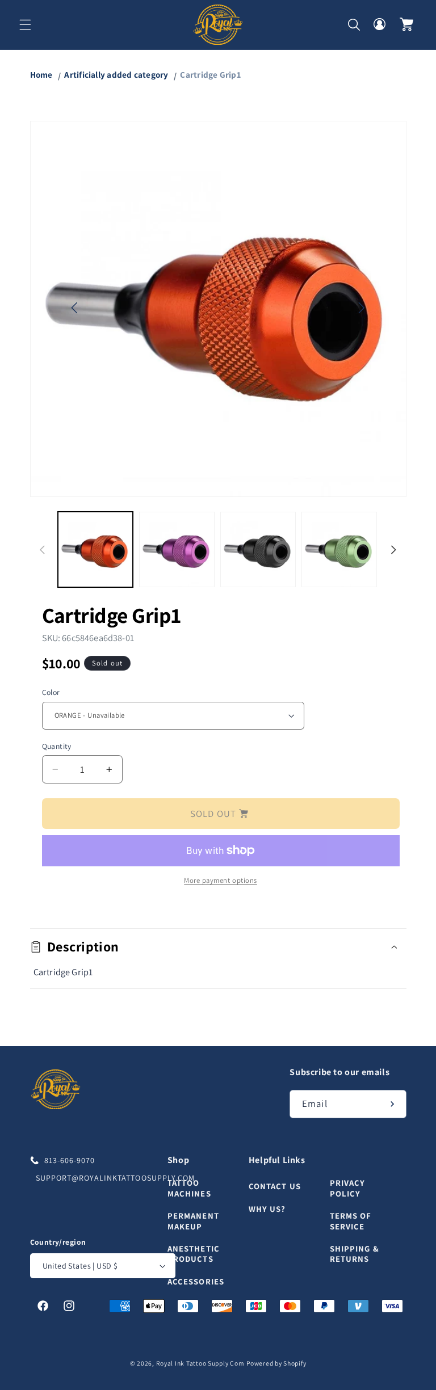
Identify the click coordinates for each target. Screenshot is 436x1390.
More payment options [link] (220, 880)
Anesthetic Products (193, 1253)
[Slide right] (394, 549)
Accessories (195, 1281)
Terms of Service (351, 1220)
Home (41, 74)
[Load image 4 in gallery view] (339, 549)
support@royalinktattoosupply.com (99, 1178)
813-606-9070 (69, 1160)
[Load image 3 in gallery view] (258, 549)
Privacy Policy (348, 1188)
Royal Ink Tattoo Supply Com (200, 1363)
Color (51, 692)
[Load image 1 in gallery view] (95, 549)
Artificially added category (116, 74)
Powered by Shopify (276, 1363)
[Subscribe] (392, 1104)
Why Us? (267, 1208)
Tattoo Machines (189, 1188)
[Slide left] (42, 549)
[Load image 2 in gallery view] (177, 549)
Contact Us (275, 1186)
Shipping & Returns (354, 1253)
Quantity (57, 746)
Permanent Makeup (193, 1220)
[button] (25, 24)
